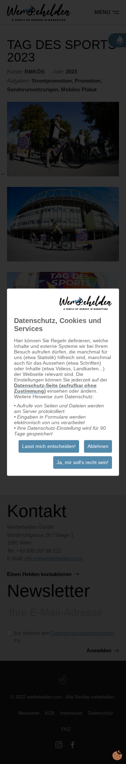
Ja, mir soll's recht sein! (82, 462)
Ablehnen (98, 446)
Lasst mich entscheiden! (49, 446)
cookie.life (117, 755)
